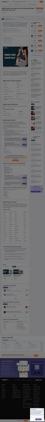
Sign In (38, 419)
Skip (34, 419)
